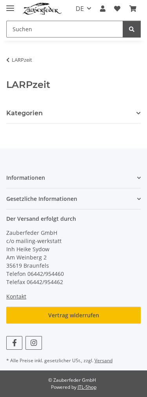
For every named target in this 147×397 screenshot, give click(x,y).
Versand (103, 360)
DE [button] (80, 8)
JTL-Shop (87, 387)
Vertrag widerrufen (73, 315)
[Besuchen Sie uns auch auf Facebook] (14, 343)
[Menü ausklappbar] (10, 5)
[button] (103, 8)
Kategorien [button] (24, 113)
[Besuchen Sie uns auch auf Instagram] (33, 343)
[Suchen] (132, 29)
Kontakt (16, 296)
